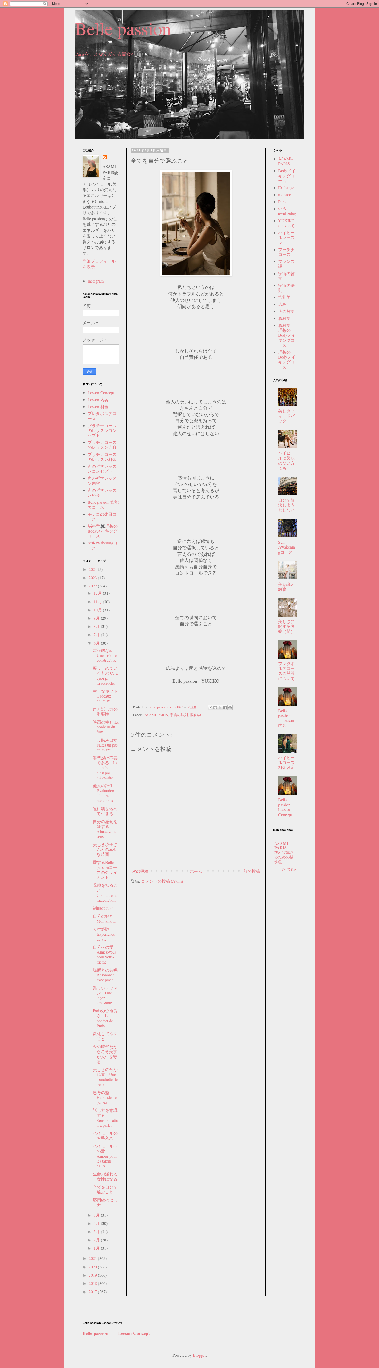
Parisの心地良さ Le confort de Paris (105, 1018)
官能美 (284, 297)
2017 (93, 1291)
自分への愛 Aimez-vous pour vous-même (105, 954)
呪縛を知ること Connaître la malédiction (105, 892)
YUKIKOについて (286, 223)
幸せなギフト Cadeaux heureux (105, 695)
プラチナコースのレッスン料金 (102, 457)
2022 (93, 585)
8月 (97, 626)
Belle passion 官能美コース (103, 504)
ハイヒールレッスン (286, 237)
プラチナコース (286, 252)
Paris (282, 201)
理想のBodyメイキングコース (286, 359)
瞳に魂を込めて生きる (105, 811)
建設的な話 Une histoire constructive (105, 655)
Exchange (286, 187)
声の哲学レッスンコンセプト (102, 468)
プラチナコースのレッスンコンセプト (102, 430)
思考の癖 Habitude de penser (105, 1097)
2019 (93, 1275)
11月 (98, 601)
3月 (97, 1231)
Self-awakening (287, 211)
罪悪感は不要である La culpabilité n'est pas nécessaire (105, 767)
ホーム (196, 871)
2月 (97, 1239)
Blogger (199, 1355)
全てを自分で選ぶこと (105, 1189)
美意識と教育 (286, 587)
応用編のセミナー (105, 1202)
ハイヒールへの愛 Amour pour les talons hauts (105, 1155)
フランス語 (286, 264)
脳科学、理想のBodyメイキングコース (286, 335)
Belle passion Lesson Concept (288, 807)
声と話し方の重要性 (105, 711)
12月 (98, 593)
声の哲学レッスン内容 (102, 480)
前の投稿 (251, 871)
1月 (97, 1248)
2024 (93, 569)
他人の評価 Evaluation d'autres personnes (103, 793)
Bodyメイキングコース (286, 175)
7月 (97, 634)
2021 (93, 1258)
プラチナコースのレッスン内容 (102, 445)
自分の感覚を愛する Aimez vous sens (105, 829)
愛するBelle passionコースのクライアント (105, 869)
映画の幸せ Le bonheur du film (106, 726)
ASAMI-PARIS (156, 714)
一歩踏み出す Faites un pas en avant (107, 744)
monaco (284, 194)
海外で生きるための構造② (284, 857)
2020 (93, 1267)
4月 (97, 1223)
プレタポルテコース (102, 416)
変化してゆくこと (105, 1036)
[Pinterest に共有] (230, 707)
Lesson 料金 (98, 406)
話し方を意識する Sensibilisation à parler (105, 1117)
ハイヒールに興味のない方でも (286, 460)
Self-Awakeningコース (286, 546)
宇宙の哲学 (286, 276)
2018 (93, 1283)
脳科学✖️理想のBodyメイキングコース (103, 530)
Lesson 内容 (98, 399)
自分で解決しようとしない (286, 504)
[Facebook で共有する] (225, 707)
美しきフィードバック (286, 415)
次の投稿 (140, 871)
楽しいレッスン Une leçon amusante (105, 995)
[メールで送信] (210, 707)
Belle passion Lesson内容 (286, 718)
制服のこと (103, 908)
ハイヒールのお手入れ (105, 1135)
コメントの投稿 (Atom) (162, 881)
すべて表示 (288, 869)
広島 (282, 304)
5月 (97, 1215)
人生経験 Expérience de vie (104, 934)
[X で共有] (220, 707)
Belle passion (123, 28)
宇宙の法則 (179, 714)
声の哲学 (286, 311)
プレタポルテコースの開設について (286, 671)
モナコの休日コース (102, 516)
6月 (97, 643)
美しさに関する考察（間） (286, 626)
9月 (97, 618)
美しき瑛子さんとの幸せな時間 (105, 849)
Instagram (96, 281)
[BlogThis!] (215, 707)
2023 (93, 577)
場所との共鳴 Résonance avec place (107, 974)
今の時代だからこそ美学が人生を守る (105, 1054)
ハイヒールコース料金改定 (286, 762)
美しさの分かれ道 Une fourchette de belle (105, 1077)
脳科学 (195, 714)
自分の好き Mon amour (105, 918)
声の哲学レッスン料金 (102, 492)
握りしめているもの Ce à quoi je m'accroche (105, 675)
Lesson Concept (101, 392)
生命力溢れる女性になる (105, 1176)
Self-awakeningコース (102, 545)
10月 (98, 609)
